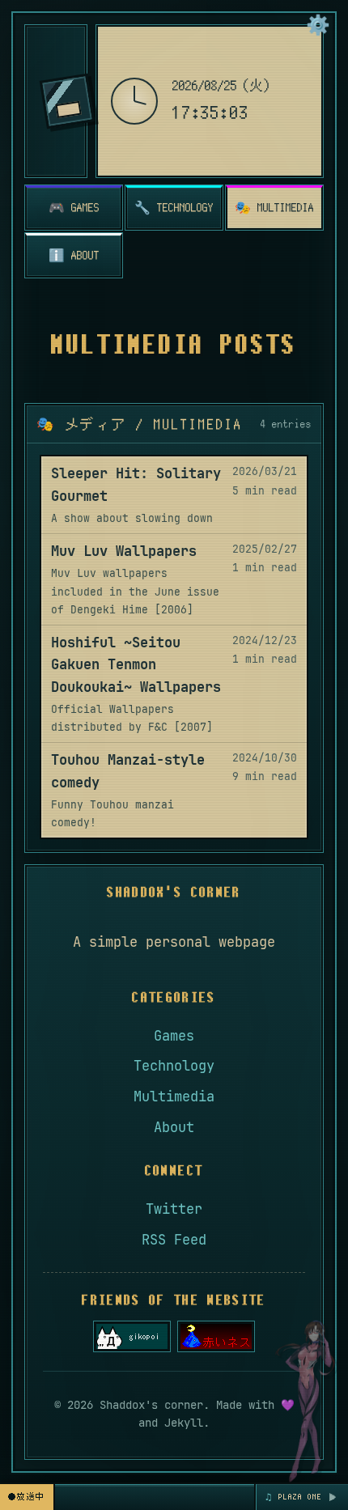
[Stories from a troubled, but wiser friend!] (216, 1336)
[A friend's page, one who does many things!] (132, 1336)
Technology (174, 1066)
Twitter (174, 1209)
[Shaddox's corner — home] (67, 101)
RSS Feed (174, 1240)
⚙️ (318, 25)
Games (174, 1036)
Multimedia (174, 1096)
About (174, 1127)
